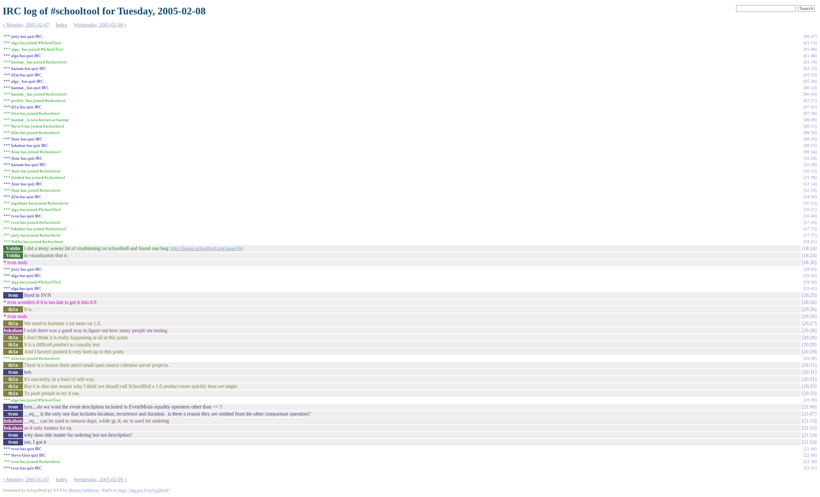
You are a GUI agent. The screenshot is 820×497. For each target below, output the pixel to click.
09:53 (810, 145)
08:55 (810, 126)
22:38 (810, 461)
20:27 (809, 323)
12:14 (810, 183)
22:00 (810, 455)
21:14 (809, 435)
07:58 (810, 113)
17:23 (810, 228)
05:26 (810, 81)
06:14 (810, 87)
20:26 (809, 302)
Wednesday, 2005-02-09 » (100, 25)
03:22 (810, 68)
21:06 (809, 406)
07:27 (810, 100)
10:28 (810, 164)
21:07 (809, 414)
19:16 (810, 275)
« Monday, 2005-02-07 (26, 25)
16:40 (810, 216)
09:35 (810, 139)
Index (61, 25)
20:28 (809, 330)
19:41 (810, 288)
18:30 (809, 262)
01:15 (810, 42)
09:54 (810, 151)
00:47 (810, 36)
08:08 (810, 119)
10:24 (810, 158)
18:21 (810, 241)
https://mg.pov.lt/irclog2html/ (144, 490)
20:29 (809, 344)
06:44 (810, 94)
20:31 (809, 365)
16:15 (810, 203)
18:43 (810, 269)
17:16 (810, 222)
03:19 (810, 62)
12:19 (810, 190)
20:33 (809, 386)
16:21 (810, 209)
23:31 (810, 468)
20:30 (810, 358)
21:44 (810, 448)
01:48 (810, 49)
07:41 (810, 107)
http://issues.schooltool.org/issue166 (207, 248)
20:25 (809, 295)
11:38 (810, 177)
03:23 (810, 74)
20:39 (810, 400)
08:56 (810, 132)
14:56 (810, 196)
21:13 (809, 421)
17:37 (810, 235)
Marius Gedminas (84, 490)
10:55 (810, 171)
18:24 (809, 248)
